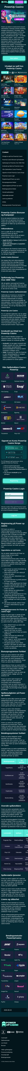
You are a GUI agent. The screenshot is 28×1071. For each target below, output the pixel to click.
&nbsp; (4, 202)
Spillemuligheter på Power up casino (12, 185)
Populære (3, 72)
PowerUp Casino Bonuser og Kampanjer (13, 159)
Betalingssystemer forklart (9, 189)
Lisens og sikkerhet (7, 198)
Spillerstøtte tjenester (8, 195)
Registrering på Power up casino (11, 179)
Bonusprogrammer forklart (9, 182)
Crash (15, 72)
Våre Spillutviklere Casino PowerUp (11, 169)
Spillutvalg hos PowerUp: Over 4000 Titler (13, 163)
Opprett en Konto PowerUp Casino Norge (13, 172)
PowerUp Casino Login (8, 176)
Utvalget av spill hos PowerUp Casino (12, 156)
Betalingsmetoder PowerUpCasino (11, 205)
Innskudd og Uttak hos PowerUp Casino (13, 166)
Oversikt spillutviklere (8, 192)
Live (10, 72)
